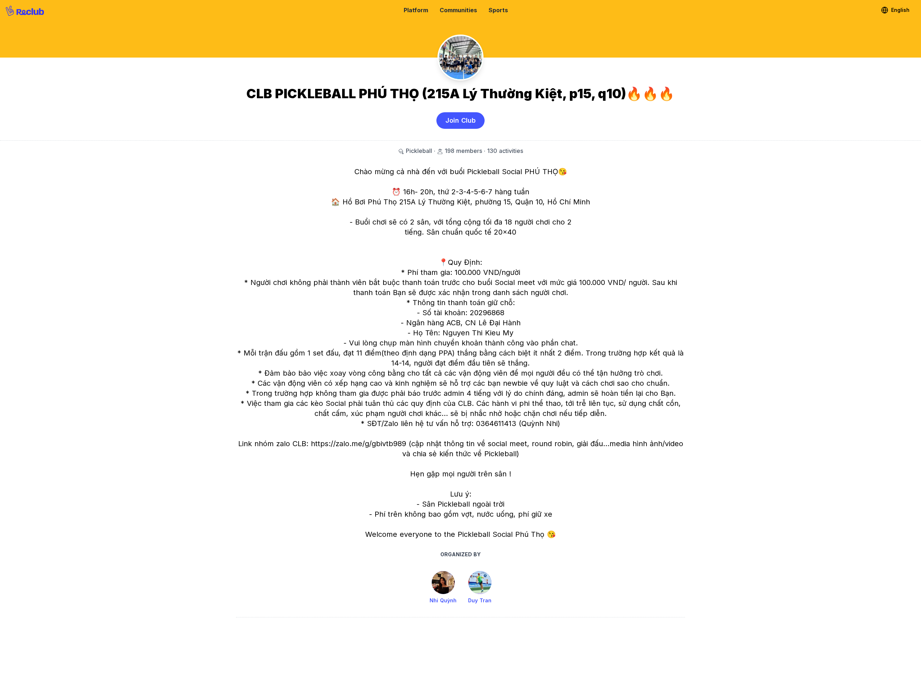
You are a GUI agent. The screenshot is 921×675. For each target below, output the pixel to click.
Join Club (460, 120)
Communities (458, 10)
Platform (416, 10)
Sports (498, 10)
